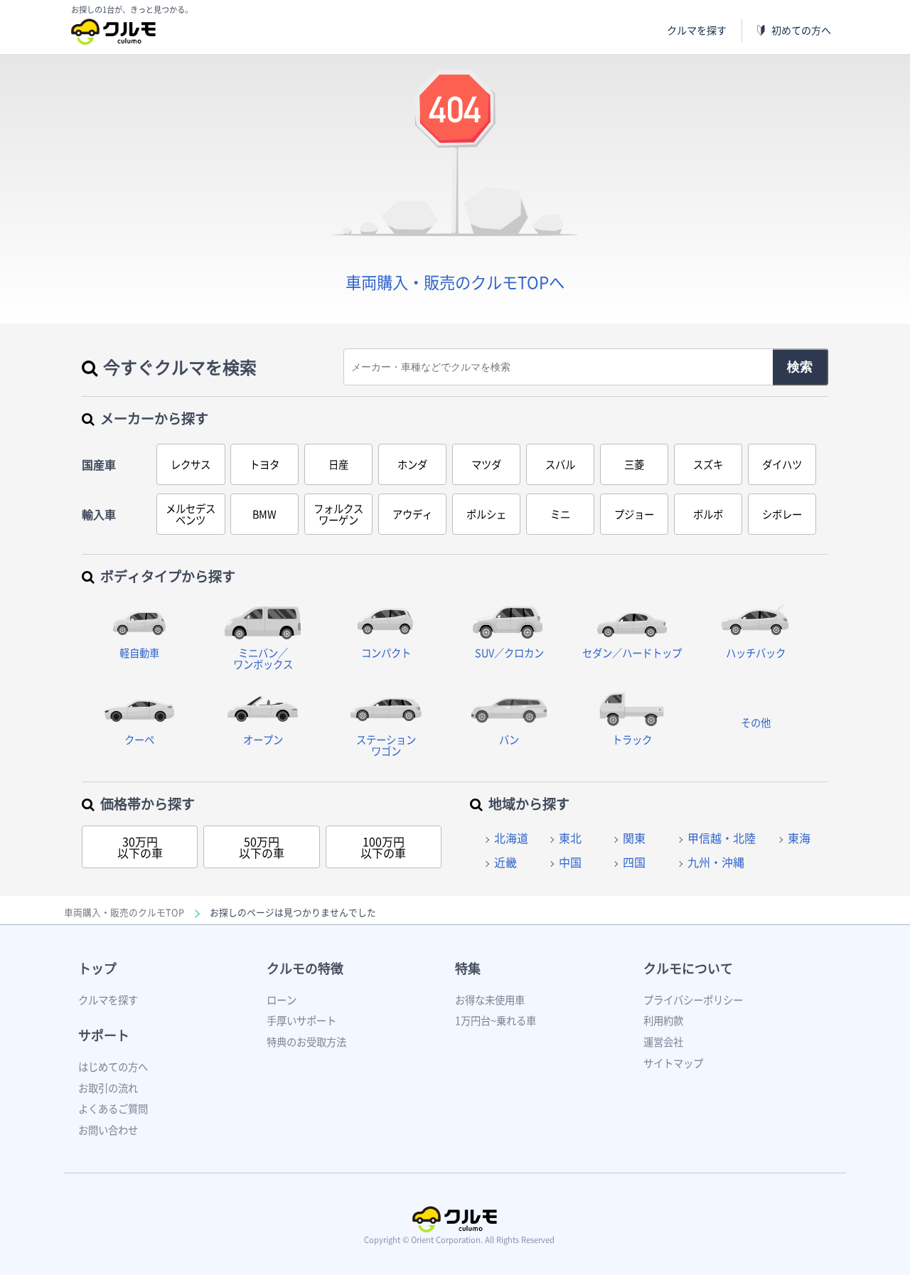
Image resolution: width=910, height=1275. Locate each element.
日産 (338, 464)
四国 (634, 861)
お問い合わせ (108, 1130)
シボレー (782, 514)
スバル (560, 464)
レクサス (190, 464)
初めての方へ (801, 30)
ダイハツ (782, 464)
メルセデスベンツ (190, 514)
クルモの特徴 (305, 968)
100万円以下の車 (383, 847)
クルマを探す (697, 30)
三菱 (634, 464)
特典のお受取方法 (306, 1042)
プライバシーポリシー (693, 1000)
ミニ (560, 514)
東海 (799, 837)
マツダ (486, 464)
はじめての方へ (113, 1066)
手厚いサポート (301, 1020)
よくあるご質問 (113, 1108)
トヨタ (264, 464)
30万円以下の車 (140, 847)
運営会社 (663, 1042)
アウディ (412, 514)
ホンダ (412, 464)
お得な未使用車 (490, 1000)
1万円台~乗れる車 (495, 1020)
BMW (264, 514)
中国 (570, 861)
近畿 (505, 861)
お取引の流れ (108, 1088)
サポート (103, 1035)
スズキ (708, 464)
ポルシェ (486, 514)
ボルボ (708, 514)
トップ (97, 968)
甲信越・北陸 (721, 837)
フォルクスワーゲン (338, 514)
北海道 (511, 837)
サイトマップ (673, 1063)
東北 (570, 837)
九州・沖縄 (715, 861)
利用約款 (663, 1020)
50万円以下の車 (261, 847)
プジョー (634, 514)
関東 (634, 837)
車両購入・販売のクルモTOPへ (455, 282)
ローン (281, 1000)
